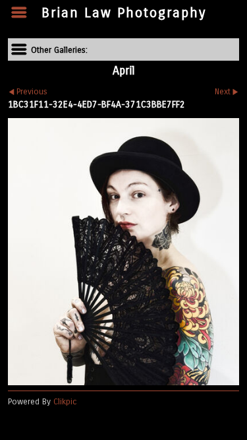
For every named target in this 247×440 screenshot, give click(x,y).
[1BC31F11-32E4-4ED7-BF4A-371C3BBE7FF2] (123, 251)
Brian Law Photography (123, 13)
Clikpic (65, 401)
